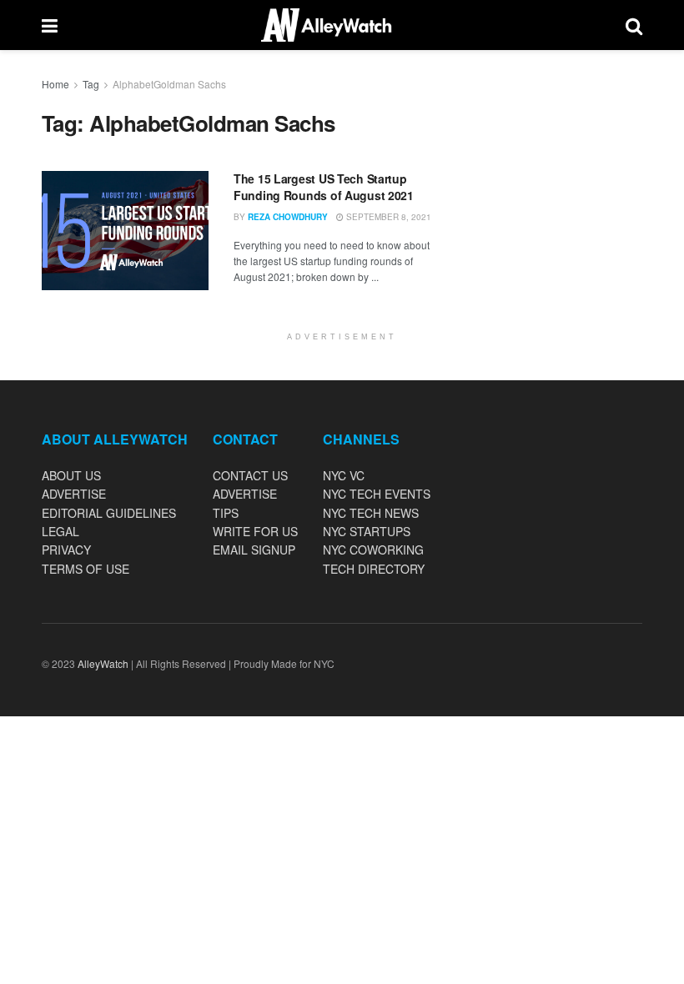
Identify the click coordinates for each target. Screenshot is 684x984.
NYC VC (344, 475)
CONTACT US (250, 475)
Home (55, 84)
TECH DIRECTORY (374, 568)
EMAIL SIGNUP (254, 549)
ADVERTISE (74, 493)
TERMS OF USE (85, 568)
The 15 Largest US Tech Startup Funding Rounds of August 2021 (324, 186)
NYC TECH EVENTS (376, 493)
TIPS (226, 513)
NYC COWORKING (373, 549)
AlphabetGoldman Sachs (169, 84)
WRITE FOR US (255, 531)
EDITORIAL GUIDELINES (109, 513)
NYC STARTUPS (366, 531)
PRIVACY (66, 549)
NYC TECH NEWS (371, 513)
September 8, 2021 (387, 217)
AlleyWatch (103, 663)
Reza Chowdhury (288, 217)
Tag (91, 84)
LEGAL (60, 531)
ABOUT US (71, 475)
